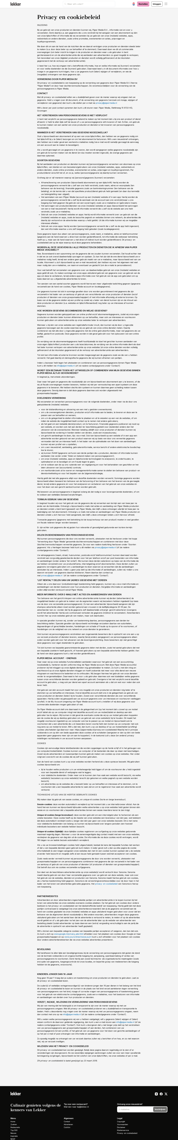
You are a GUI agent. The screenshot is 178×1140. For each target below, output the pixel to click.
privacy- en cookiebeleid (106, 884)
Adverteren (68, 1124)
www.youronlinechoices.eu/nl (78, 937)
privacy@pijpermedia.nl (106, 103)
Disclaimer (121, 1127)
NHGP (13, 1139)
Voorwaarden (122, 1124)
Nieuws (13, 1133)
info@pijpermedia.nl (66, 365)
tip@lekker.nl (83, 1107)
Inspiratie (14, 1136)
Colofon (67, 1127)
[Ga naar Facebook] (161, 1094)
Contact (67, 1121)
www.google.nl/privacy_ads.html (68, 934)
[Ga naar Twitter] (166, 1094)
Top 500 (14, 1130)
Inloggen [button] (157, 4)
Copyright (121, 1121)
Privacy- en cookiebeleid (127, 1133)
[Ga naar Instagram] (156, 1094)
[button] (166, 4)
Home (13, 1121)
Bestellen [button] (143, 4)
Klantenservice (123, 1130)
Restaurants (15, 1127)
